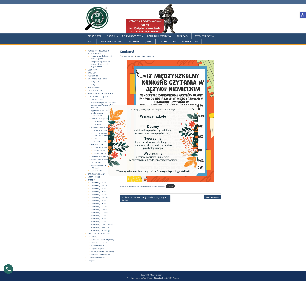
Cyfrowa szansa (97, 99)
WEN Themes (174, 278)
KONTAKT (162, 41)
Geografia (92, 260)
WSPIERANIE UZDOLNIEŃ (104, 147)
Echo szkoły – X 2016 (99, 183)
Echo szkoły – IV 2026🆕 (100, 230)
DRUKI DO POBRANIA (96, 258)
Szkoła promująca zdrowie (101, 127)
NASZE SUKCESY (100, 153)
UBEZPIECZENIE (94, 177)
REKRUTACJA (182, 36)
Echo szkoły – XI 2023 (99, 215)
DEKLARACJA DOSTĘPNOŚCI (140, 41)
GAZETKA (91, 180)
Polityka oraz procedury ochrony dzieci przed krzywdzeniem (100, 64)
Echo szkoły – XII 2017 (99, 198)
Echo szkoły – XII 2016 (99, 186)
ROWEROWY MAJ (100, 130)
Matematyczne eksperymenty (102, 239)
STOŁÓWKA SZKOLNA (96, 174)
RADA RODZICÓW (95, 91)
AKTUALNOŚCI (94, 36)
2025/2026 (98, 124)
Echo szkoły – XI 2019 (99, 212)
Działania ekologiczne (99, 156)
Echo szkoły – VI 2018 (99, 204)
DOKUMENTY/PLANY (131, 36)
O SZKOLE (111, 36)
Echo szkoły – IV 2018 (99, 201)
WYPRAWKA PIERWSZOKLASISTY (100, 94)
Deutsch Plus (96, 162)
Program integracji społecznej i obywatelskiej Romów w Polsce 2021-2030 (103, 105)
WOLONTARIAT (94, 88)
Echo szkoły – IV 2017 (99, 189)
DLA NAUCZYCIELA (190, 41)
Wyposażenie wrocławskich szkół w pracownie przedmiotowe (101, 113)
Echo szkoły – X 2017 (99, 195)
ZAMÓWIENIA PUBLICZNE (110, 41)
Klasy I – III (95, 81)
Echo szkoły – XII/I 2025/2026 (102, 224)
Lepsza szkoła (96, 171)
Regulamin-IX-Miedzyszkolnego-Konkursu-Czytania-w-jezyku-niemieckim (142, 186)
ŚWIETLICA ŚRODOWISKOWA (99, 234)
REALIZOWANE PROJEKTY (98, 97)
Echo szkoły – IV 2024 (99, 218)
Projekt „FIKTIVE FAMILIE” (101, 159)
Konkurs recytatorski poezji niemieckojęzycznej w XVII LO (144, 199)
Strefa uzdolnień (97, 144)
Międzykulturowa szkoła (100, 254)
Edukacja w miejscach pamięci (103, 251)
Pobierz (170, 186)
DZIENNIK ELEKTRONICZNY (159, 36)
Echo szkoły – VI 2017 (99, 192)
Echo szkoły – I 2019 (99, 209)
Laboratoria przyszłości (100, 118)
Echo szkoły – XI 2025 (99, 221)
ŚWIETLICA (92, 73)
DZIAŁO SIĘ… (93, 237)
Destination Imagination (100, 242)
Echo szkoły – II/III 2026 (100, 227)
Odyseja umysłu (97, 248)
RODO (90, 41)
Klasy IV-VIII (95, 84)
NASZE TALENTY (100, 150)
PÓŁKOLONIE (93, 76)
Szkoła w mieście (97, 245)
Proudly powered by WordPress (139, 278)
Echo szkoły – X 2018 (99, 206)
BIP (174, 41)
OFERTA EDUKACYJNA (204, 36)
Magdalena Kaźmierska (145, 56)
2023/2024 (98, 121)
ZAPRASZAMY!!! (212, 197)
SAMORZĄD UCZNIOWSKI (98, 79)
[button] (303, 15)
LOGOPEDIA (92, 70)
